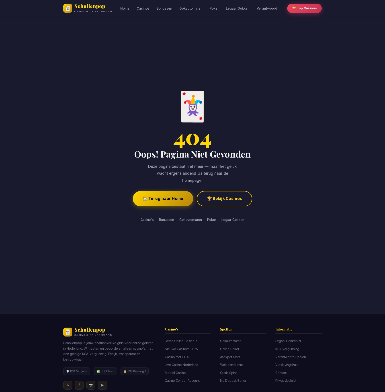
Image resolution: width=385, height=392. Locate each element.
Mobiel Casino (175, 373)
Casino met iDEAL (177, 357)
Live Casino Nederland (181, 365)
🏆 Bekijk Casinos (224, 198)
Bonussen (164, 8)
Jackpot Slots (230, 357)
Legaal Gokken (238, 8)
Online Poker (229, 349)
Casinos (143, 8)
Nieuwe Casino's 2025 (181, 349)
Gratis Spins (228, 373)
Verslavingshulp (287, 365)
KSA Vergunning (287, 349)
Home (124, 8)
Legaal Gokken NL (288, 341)
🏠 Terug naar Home (163, 198)
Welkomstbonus (232, 365)
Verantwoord (267, 8)
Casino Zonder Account (182, 380)
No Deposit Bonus (233, 380)
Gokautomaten (191, 8)
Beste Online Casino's (181, 341)
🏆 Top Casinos (304, 8)
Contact (281, 373)
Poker (214, 8)
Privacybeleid (285, 380)
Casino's (147, 220)
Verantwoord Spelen (290, 357)
